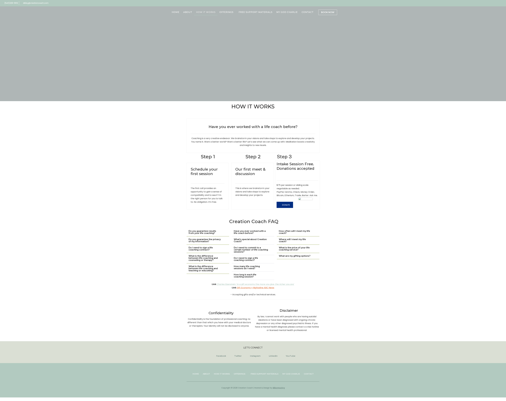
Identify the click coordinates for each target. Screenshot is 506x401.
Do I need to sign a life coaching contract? (201, 248)
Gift (238, 287)
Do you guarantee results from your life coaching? (202, 232)
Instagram (255, 356)
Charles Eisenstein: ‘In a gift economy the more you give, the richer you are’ (255, 284)
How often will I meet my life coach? (294, 232)
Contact (307, 12)
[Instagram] (490, 3)
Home (175, 12)
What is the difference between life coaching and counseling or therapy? (203, 258)
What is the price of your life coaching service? (294, 248)
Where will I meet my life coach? (292, 240)
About (187, 12)
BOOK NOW (327, 12)
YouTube (290, 356)
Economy (245, 287)
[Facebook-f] (485, 3)
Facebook (221, 356)
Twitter (238, 356)
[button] (285, 205)
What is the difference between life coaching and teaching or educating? (203, 268)
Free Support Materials (255, 12)
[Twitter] (503, 3)
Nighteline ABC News (263, 287)
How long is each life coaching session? (245, 275)
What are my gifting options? (294, 256)
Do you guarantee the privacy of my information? (205, 240)
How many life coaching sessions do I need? (247, 267)
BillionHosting (279, 388)
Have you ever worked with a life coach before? (250, 232)
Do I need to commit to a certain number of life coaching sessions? (251, 249)
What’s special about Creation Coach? (250, 240)
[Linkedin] (494, 3)
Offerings (226, 12)
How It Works (205, 12)
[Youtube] (498, 3)
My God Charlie (287, 12)
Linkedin (273, 356)
